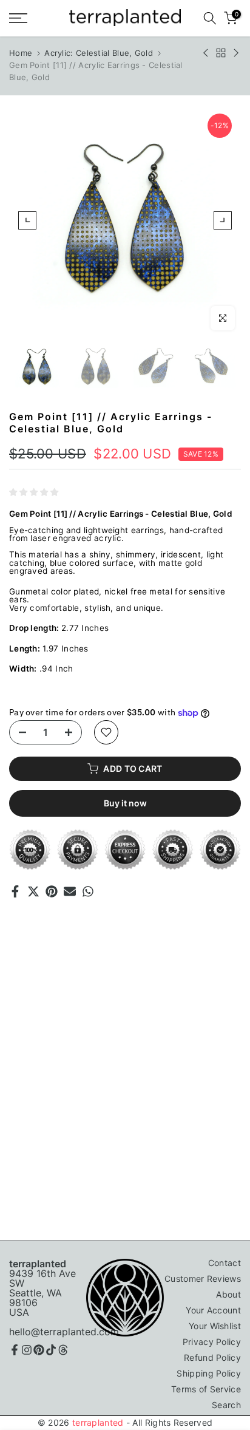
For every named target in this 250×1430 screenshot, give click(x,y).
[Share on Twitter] (33, 891)
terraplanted (98, 1422)
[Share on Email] (70, 891)
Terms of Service (206, 1389)
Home (20, 53)
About (228, 1294)
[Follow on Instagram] (26, 1350)
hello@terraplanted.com (64, 1332)
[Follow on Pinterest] (38, 1350)
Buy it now (125, 803)
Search (226, 1405)
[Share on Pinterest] (52, 891)
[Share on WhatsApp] (88, 891)
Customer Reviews (202, 1278)
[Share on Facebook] (15, 891)
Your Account (213, 1310)
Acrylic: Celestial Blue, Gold (98, 53)
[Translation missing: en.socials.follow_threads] (63, 1350)
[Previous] (27, 220)
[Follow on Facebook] (14, 1350)
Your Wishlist (215, 1326)
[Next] (223, 220)
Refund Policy (212, 1357)
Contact (224, 1263)
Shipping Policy (209, 1373)
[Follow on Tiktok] (51, 1350)
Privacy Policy (212, 1341)
